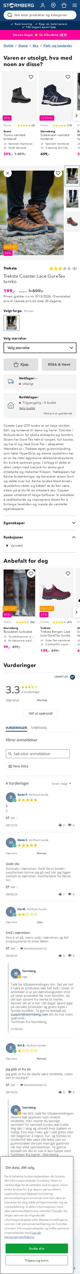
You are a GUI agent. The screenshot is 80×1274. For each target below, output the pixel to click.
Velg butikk (27, 408)
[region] (37, 1215)
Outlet (8, 46)
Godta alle (37, 1248)
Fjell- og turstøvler (58, 46)
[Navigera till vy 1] (72, 176)
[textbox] (73, 785)
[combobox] (62, 784)
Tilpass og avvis (37, 1260)
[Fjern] (70, 15)
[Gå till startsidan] (19, 5)
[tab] (40, 713)
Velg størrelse (19, 348)
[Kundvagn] (64, 5)
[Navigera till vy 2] (72, 198)
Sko (35, 46)
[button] (12, 818)
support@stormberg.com (29, 1014)
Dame (23, 46)
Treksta (10, 268)
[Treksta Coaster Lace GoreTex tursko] (12, 323)
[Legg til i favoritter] (31, 77)
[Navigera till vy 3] (72, 221)
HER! (63, 35)
